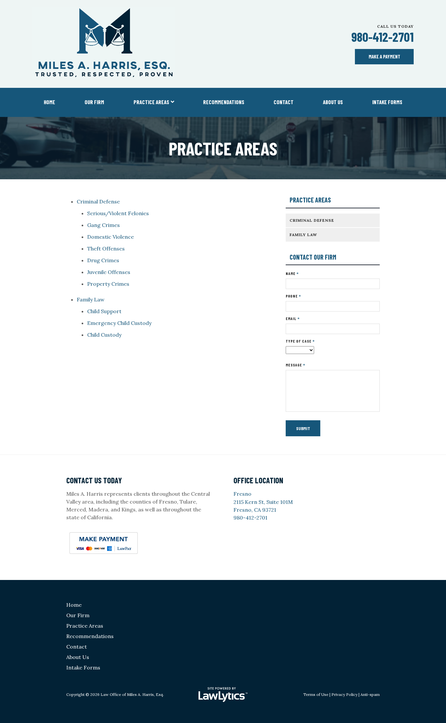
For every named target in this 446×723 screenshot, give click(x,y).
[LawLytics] (223, 694)
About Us (333, 102)
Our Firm (94, 102)
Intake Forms (387, 102)
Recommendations (223, 102)
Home (49, 102)
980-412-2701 (382, 36)
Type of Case (300, 341)
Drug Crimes (103, 260)
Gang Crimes (103, 225)
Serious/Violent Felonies (118, 213)
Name (292, 273)
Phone (293, 296)
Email (293, 318)
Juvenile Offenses (108, 272)
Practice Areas (151, 102)
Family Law (90, 299)
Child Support (104, 311)
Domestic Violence (110, 236)
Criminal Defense (98, 201)
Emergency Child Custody (119, 323)
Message (295, 364)
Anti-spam (370, 694)
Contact (284, 102)
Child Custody (104, 334)
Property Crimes (108, 284)
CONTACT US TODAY (94, 480)
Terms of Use (315, 694)
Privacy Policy (344, 694)
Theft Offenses (106, 248)
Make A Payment (384, 56)
